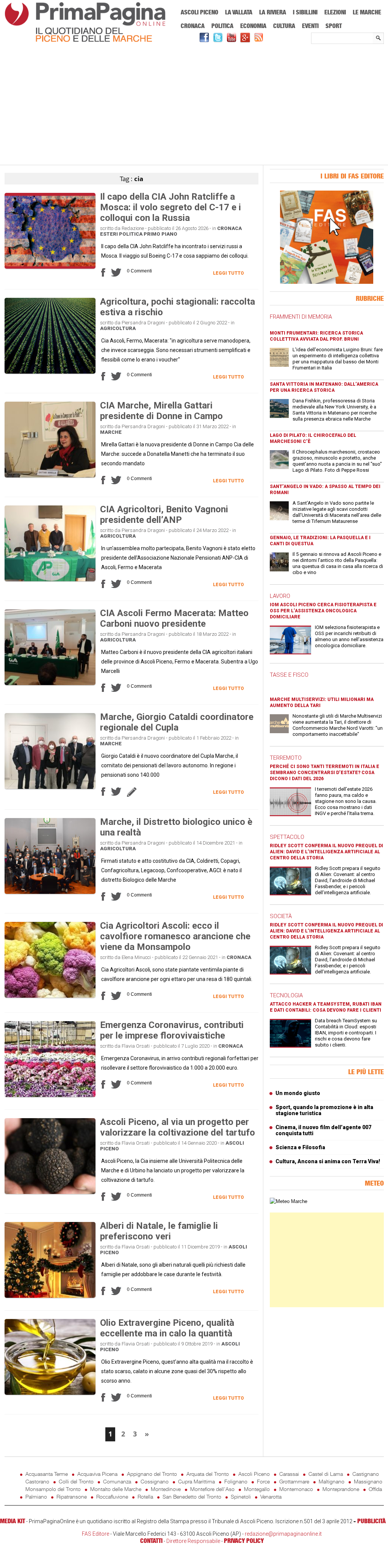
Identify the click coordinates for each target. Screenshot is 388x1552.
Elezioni (335, 12)
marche (111, 432)
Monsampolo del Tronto (53, 1489)
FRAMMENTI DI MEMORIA (301, 316)
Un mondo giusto (297, 1093)
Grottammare (294, 1481)
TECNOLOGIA (286, 995)
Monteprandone (340, 1489)
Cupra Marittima (196, 1481)
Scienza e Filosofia (300, 1147)
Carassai (289, 1474)
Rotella (145, 1496)
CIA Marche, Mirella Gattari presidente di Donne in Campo (161, 410)
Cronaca (193, 26)
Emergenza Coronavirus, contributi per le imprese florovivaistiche (172, 1030)
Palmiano (36, 1496)
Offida (375, 1489)
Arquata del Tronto (207, 1474)
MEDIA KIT (12, 1521)
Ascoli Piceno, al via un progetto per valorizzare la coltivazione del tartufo (177, 1127)
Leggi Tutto (228, 273)
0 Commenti (139, 271)
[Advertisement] (194, 105)
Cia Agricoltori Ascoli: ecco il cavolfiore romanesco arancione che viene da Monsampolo (175, 936)
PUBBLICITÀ (371, 1521)
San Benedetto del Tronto (192, 1496)
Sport (333, 26)
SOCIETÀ (281, 916)
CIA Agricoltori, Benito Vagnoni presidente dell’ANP (164, 514)
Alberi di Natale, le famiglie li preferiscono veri (159, 1231)
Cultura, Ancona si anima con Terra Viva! (327, 1161)
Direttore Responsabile (193, 1541)
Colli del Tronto (76, 1481)
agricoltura (118, 328)
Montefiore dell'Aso (212, 1489)
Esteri (109, 234)
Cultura (284, 26)
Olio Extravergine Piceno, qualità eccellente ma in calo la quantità (167, 1328)
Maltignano (331, 1481)
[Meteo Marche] (288, 1201)
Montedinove (166, 1489)
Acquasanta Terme (46, 1474)
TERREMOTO (286, 757)
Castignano (365, 1474)
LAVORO (280, 596)
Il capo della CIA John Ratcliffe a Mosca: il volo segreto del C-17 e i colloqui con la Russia (170, 207)
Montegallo (257, 1489)
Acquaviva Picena (97, 1474)
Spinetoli (241, 1496)
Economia (253, 26)
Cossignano (155, 1481)
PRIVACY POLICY (244, 1540)
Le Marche (367, 12)
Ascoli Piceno (199, 12)
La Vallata (238, 12)
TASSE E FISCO (289, 674)
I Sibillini (305, 12)
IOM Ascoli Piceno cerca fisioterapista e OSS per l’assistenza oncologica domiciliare (323, 611)
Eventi (310, 26)
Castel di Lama (325, 1474)
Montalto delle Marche (115, 1489)
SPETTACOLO (287, 837)
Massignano (368, 1481)
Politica (222, 26)
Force (263, 1481)
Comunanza (117, 1481)
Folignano (235, 1481)
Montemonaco (296, 1489)
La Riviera (272, 12)
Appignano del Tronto (152, 1474)
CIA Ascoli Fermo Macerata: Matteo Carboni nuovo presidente (174, 618)
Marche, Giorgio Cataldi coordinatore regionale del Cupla (176, 722)
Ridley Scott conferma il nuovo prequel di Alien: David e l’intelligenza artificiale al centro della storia (326, 851)
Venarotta (271, 1496)
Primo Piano (160, 234)
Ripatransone (71, 1496)
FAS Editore (95, 1534)
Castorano (37, 1481)
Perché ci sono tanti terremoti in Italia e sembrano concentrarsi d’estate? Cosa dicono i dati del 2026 (324, 772)
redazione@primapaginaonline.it (283, 1534)
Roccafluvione (112, 1496)
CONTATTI (151, 1540)
